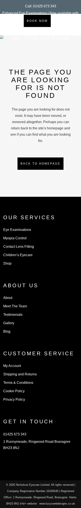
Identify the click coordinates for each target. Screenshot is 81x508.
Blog (6, 331)
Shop (7, 263)
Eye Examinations (17, 230)
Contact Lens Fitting (18, 246)
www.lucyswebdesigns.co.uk (57, 503)
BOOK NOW (37, 20)
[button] (40, 6)
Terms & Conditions (18, 382)
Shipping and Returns (20, 374)
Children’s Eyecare (18, 255)
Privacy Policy (14, 399)
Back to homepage (40, 163)
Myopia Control (15, 238)
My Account (12, 366)
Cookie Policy (14, 391)
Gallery (8, 323)
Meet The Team (15, 306)
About (7, 298)
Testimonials (12, 314)
